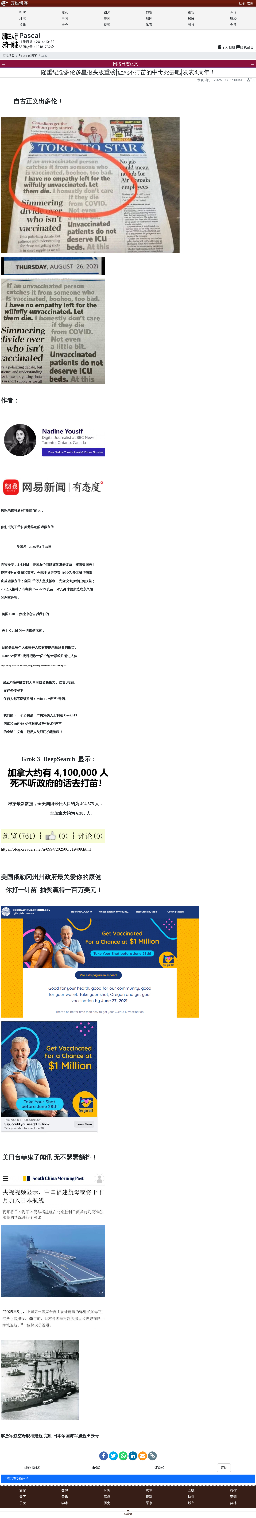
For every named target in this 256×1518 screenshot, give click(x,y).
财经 (233, 19)
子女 (22, 1503)
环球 (22, 19)
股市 (191, 1503)
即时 (22, 12)
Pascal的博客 (28, 55)
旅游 (22, 1490)
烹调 (233, 1497)
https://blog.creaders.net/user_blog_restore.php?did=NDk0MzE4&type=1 (34, 665)
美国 (107, 19)
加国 (149, 19)
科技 (191, 25)
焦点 (64, 12)
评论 (233, 12)
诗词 (191, 1497)
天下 (22, 1497)
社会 (64, 25)
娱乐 (22, 25)
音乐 (64, 1497)
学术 (64, 1503)
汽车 (149, 1490)
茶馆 (233, 1490)
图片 (107, 12)
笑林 (233, 1503)
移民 (191, 19)
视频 (107, 25)
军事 (149, 1503)
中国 (64, 19)
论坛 (191, 12)
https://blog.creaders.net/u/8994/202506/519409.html (46, 849)
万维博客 (8, 55)
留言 (244, 47)
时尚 (107, 1490)
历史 (107, 1503)
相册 (226, 47)
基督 (107, 1497)
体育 (149, 25)
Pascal (29, 35)
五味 (191, 1490)
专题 (233, 25)
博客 (149, 12)
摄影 (149, 1497)
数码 (64, 1490)
